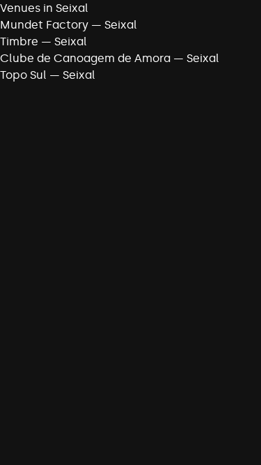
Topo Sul (23, 75)
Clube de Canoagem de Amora (85, 58)
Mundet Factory (44, 24)
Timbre (19, 41)
